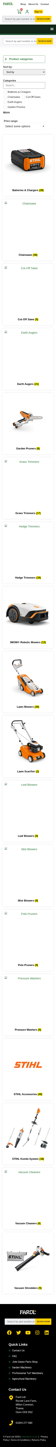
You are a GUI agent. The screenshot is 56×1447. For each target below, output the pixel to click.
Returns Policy (39, 1440)
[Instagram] (37, 1332)
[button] (51, 28)
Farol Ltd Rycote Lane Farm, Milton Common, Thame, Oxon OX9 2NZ (26, 1404)
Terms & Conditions (20, 1440)
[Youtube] (28, 1332)
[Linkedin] (46, 1332)
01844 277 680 (24, 1423)
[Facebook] (9, 1332)
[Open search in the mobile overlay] (26, 19)
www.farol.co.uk (29, 1436)
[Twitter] (18, 1332)
